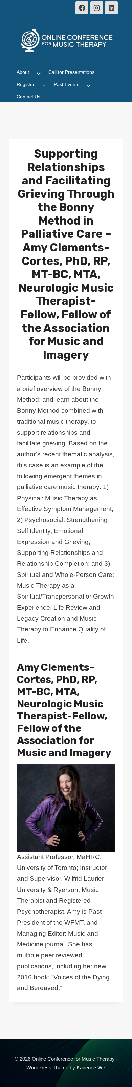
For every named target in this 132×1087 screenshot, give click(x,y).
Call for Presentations (71, 72)
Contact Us (28, 96)
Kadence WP (91, 1067)
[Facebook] (81, 7)
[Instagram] (96, 7)
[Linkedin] (111, 7)
